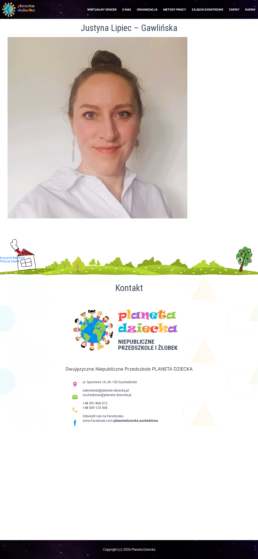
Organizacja (147, 9)
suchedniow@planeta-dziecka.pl (107, 395)
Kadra (250, 9)
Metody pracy (174, 9)
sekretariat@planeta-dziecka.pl (106, 390)
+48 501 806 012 (95, 403)
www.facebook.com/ (120, 421)
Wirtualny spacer (102, 9)
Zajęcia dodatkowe (207, 9)
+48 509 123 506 (95, 408)
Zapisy (234, 9)
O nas (126, 9)
